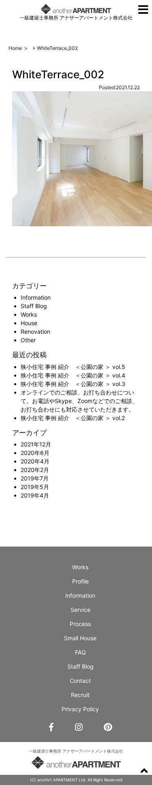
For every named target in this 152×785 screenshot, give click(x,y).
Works (29, 314)
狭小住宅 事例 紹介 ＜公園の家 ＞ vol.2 (73, 417)
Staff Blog (34, 305)
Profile (80, 581)
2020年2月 (35, 469)
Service (80, 609)
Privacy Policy (80, 709)
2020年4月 (35, 461)
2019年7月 (35, 478)
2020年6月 (35, 452)
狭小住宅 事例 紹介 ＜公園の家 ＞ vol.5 (73, 366)
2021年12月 (36, 444)
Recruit (80, 694)
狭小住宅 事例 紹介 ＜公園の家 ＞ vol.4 (73, 375)
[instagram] (79, 728)
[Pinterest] (107, 728)
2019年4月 (35, 495)
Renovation (35, 331)
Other (28, 340)
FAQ (80, 652)
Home (15, 48)
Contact (80, 680)
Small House (80, 638)
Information (36, 297)
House (29, 323)
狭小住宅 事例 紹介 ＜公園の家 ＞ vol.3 (73, 383)
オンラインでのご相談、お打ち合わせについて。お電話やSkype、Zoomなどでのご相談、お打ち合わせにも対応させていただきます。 (79, 401)
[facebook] (51, 728)
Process (80, 623)
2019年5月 (35, 486)
